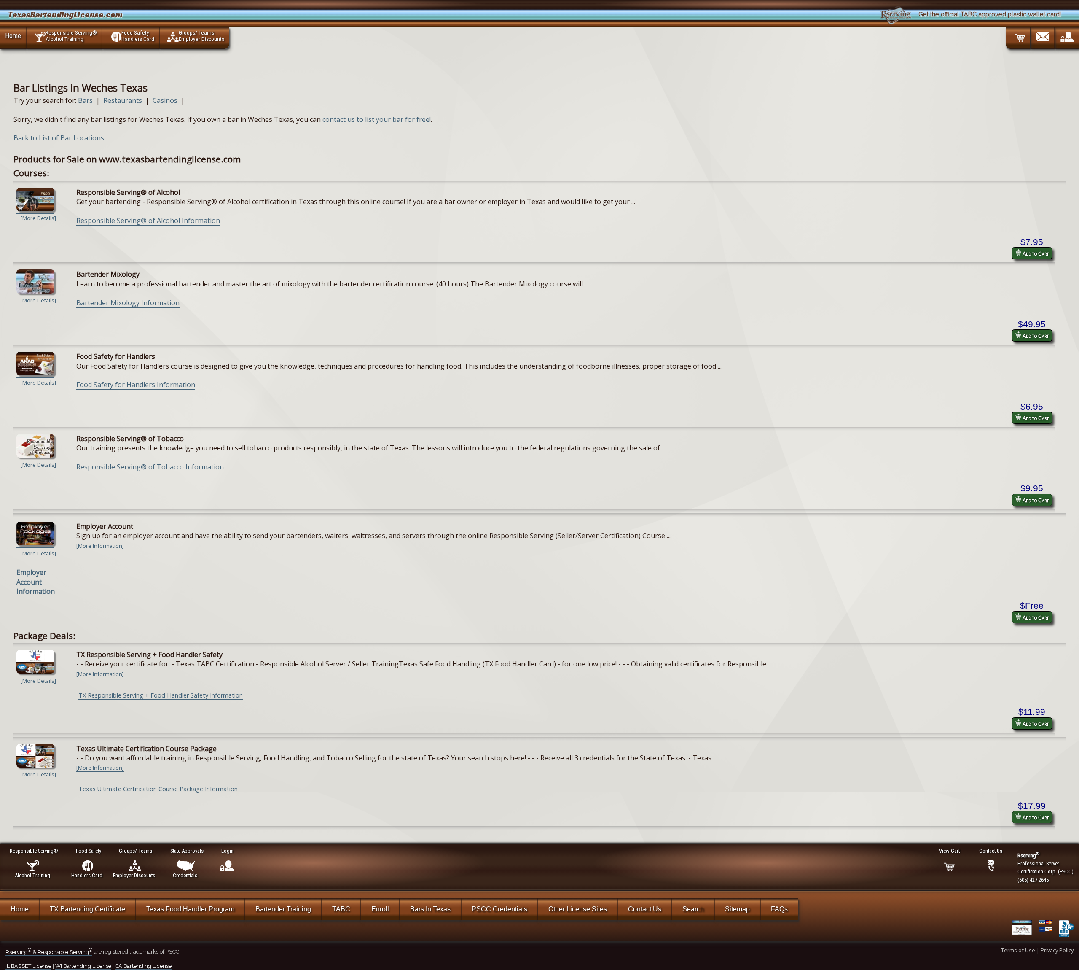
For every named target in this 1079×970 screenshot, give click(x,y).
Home (13, 35)
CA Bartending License (143, 966)
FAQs (779, 909)
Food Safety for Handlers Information (135, 384)
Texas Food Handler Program (190, 909)
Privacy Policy (1057, 950)
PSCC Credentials (499, 909)
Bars (85, 100)
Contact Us (644, 909)
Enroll (380, 909)
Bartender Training (283, 909)
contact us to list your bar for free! (376, 119)
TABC (341, 909)
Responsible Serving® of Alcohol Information (148, 220)
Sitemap (737, 909)
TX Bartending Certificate (87, 909)
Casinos (165, 100)
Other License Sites (577, 909)
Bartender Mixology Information (128, 302)
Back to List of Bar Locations (58, 138)
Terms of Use (1018, 950)
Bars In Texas (430, 909)
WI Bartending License (83, 966)
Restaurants (122, 100)
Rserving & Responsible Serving (48, 952)
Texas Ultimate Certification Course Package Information (158, 789)
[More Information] (100, 546)
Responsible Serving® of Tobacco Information (150, 467)
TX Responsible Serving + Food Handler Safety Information (160, 695)
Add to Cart (1035, 253)
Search (693, 909)
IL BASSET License (28, 966)
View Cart (949, 851)
